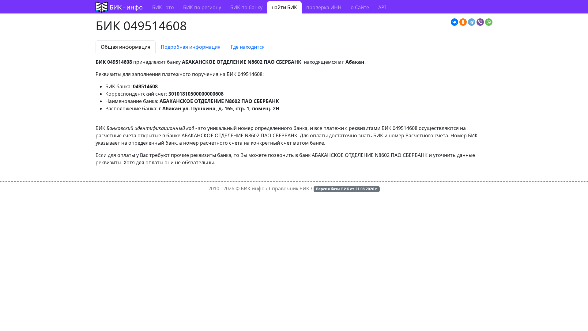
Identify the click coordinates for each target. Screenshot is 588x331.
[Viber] (480, 22)
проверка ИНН (323, 7)
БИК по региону (202, 7)
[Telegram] (471, 22)
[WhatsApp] (488, 22)
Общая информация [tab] (125, 47)
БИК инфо (253, 188)
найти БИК (284, 7)
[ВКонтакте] (454, 22)
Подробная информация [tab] (191, 47)
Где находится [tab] (248, 47)
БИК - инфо (126, 7)
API (382, 7)
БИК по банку (246, 7)
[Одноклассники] (463, 22)
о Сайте (360, 7)
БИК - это (163, 7)
